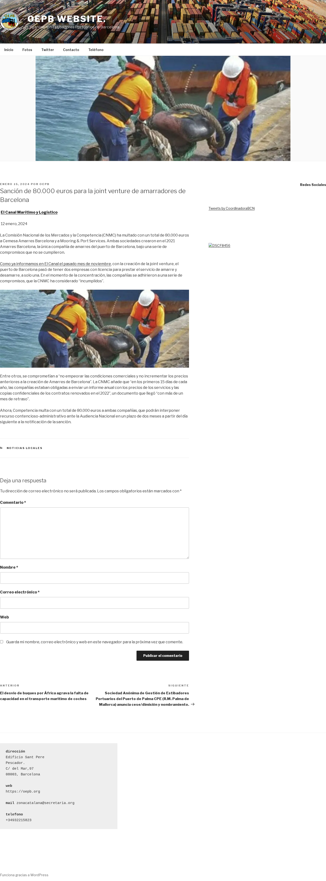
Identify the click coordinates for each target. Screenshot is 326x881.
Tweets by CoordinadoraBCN (232, 208)
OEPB (44, 184)
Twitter (47, 50)
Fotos (27, 50)
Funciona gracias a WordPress (24, 875)
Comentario (13, 502)
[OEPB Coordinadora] (219, 245)
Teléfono (96, 50)
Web (4, 617)
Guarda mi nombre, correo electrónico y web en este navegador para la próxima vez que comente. (94, 642)
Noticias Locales (25, 448)
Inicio (8, 50)
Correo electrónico (20, 592)
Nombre (9, 567)
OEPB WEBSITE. (66, 19)
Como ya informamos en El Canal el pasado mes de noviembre (55, 264)
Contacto (71, 50)
